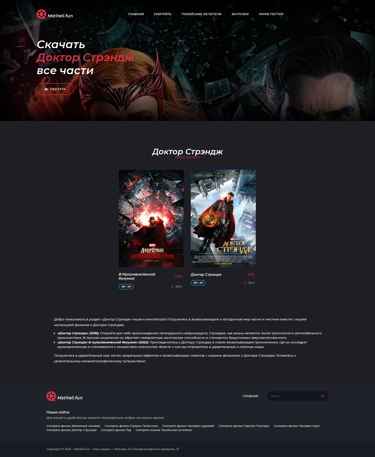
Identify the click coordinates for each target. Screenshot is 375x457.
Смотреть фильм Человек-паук (297, 426)
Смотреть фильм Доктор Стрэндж (71, 430)
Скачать (57, 89)
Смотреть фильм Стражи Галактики (131, 426)
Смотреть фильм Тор (116, 430)
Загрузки (240, 14)
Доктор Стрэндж (206, 275)
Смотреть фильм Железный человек (73, 426)
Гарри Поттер (271, 14)
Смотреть (162, 14)
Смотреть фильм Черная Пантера (244, 426)
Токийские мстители (201, 14)
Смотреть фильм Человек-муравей (188, 426)
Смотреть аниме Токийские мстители (164, 430)
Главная (136, 14)
